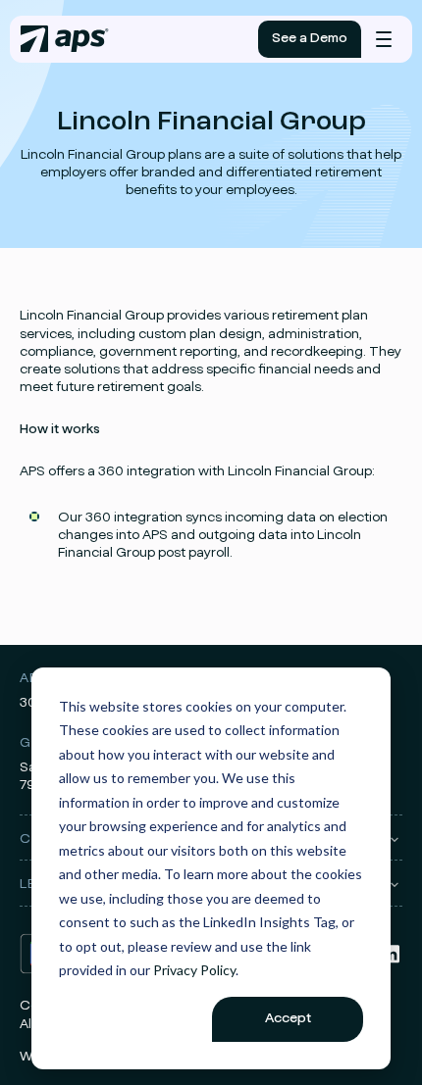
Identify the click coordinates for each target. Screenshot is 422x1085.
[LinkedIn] (390, 961)
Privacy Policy (194, 970)
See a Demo (309, 38)
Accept (288, 1018)
